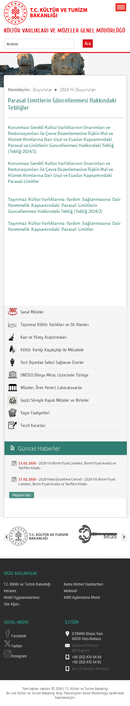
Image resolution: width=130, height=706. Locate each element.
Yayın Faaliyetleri (34, 413)
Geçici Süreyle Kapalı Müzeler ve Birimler (54, 400)
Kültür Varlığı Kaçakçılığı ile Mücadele (51, 350)
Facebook (18, 636)
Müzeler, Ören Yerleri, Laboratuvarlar (50, 387)
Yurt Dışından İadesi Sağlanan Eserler (51, 362)
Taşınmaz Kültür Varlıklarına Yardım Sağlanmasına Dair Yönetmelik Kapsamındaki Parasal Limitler (64, 226)
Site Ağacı (11, 604)
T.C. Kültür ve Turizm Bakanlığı (27, 584)
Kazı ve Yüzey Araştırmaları (43, 337)
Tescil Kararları (32, 425)
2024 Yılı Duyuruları (78, 89)
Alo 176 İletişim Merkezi (90, 669)
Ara (88, 43)
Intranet (10, 591)
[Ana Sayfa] (45, 12)
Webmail (70, 591)
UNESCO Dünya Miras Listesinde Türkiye (53, 375)
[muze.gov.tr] (98, 536)
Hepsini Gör (21, 495)
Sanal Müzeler (31, 312)
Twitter (16, 646)
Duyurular (42, 89)
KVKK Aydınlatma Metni (82, 597)
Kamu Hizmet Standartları (83, 584)
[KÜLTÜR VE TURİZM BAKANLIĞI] (38, 536)
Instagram (19, 656)
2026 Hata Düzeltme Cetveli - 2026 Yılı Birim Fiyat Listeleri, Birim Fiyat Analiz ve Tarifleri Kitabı (66, 481)
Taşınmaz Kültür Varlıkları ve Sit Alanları (54, 324)
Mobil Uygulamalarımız (21, 597)
